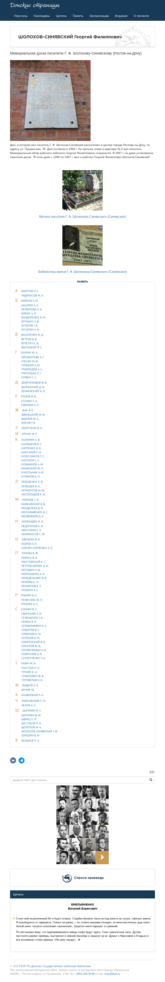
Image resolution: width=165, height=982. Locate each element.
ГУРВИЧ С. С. (29, 377)
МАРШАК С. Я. (30, 499)
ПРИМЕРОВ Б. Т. (31, 586)
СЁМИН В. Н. (29, 622)
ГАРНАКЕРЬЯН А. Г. (32, 357)
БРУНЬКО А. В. (30, 321)
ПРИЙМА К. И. (30, 582)
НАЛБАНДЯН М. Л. (33, 521)
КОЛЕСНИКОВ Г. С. (32, 456)
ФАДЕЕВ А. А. (30, 685)
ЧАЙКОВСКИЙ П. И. (33, 701)
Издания (121, 16)
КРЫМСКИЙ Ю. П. (32, 468)
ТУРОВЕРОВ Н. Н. (32, 680)
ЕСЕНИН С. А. (29, 401)
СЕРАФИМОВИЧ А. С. (34, 626)
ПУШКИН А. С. (30, 590)
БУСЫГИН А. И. (30, 329)
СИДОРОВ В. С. (30, 630)
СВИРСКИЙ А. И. (31, 614)
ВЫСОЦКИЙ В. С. (31, 347)
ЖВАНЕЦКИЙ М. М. (33, 415)
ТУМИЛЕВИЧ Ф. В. (32, 676)
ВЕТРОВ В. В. (29, 339)
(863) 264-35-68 (85, 973)
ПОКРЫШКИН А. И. (33, 574)
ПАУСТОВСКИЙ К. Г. (33, 562)
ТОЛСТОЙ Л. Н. (30, 668)
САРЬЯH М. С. (29, 609)
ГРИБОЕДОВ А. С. (32, 369)
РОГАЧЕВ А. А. (29, 604)
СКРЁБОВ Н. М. (30, 638)
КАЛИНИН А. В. (30, 440)
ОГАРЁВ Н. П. (29, 544)
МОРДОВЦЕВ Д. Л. (32, 516)
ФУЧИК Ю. (28, 690)
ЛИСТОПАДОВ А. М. (33, 494)
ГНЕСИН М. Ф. (29, 361)
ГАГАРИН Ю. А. (29, 352)
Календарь (42, 16)
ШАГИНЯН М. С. (32, 710)
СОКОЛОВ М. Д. (31, 646)
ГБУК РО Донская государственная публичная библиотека (55, 966)
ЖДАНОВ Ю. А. (30, 419)
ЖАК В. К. (28, 410)
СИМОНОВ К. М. (31, 634)
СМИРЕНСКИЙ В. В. (33, 642)
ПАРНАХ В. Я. (29, 558)
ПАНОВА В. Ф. (30, 553)
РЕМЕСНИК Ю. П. (32, 600)
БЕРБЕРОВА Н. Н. (31, 309)
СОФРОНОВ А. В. (31, 654)
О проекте (141, 16)
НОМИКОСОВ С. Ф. (33, 534)
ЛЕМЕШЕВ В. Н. (30, 486)
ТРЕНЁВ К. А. (29, 672)
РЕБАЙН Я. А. (29, 595)
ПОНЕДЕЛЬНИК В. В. (34, 578)
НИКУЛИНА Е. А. (31, 530)
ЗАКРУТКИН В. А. (31, 428)
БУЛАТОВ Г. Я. (29, 325)
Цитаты (61, 16)
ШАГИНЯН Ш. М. (31, 715)
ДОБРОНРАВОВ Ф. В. (34, 382)
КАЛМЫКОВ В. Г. (31, 444)
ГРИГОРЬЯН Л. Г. (31, 373)
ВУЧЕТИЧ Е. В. (30, 343)
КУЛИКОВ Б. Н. (30, 476)
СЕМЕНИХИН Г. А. (32, 618)
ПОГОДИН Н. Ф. (30, 570)
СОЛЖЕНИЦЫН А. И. (34, 650)
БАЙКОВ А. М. (29, 301)
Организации (99, 16)
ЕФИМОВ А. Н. (30, 405)
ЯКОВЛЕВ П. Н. (30, 740)
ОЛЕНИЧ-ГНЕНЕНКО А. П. (37, 548)
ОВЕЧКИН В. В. (31, 539)
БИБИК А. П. (28, 313)
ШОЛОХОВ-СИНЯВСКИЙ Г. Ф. (39, 731)
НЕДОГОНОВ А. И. (32, 526)
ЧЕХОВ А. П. (28, 705)
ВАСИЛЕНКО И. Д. (32, 335)
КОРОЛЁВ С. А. (30, 460)
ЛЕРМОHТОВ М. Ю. (33, 490)
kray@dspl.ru (112, 973)
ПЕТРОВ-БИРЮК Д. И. (35, 566)
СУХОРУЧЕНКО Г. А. (33, 658)
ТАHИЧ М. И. (28, 663)
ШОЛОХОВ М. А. (31, 727)
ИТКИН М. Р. (29, 434)
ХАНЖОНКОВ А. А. (32, 695)
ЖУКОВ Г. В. (28, 423)
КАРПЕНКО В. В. (31, 448)
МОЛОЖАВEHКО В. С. (34, 512)
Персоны (21, 16)
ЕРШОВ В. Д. (28, 396)
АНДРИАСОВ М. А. (32, 295)
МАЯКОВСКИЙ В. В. (33, 504)
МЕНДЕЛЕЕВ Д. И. (32, 508)
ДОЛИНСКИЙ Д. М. (33, 387)
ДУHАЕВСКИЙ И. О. (33, 391)
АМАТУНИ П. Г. (30, 291)
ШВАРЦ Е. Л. (29, 719)
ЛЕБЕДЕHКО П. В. (32, 482)
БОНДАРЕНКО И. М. (33, 317)
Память (78, 16)
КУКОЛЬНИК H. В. (32, 472)
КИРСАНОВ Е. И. (31, 452)
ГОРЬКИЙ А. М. (30, 365)
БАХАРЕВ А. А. (30, 305)
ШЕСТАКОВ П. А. (31, 723)
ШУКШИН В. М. (30, 735)
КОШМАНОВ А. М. (32, 464)
